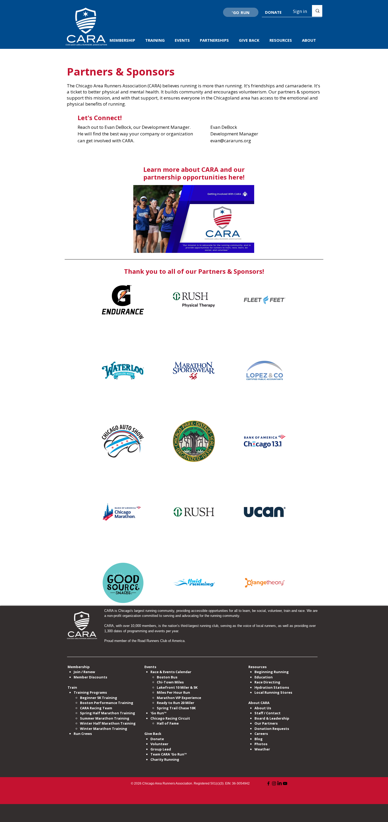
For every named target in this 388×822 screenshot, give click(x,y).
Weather (262, 749)
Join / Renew (84, 671)
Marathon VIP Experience (179, 697)
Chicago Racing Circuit (170, 718)
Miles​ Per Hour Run (173, 692)
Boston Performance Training (106, 702)
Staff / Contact (267, 713)
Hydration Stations (271, 687)
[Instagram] (274, 783)
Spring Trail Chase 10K (176, 708)
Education (263, 677)
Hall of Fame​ (168, 723)
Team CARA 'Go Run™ (168, 754)
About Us (262, 708)
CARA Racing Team (96, 708)
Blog (258, 738)
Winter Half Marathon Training (108, 723)
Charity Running (164, 759)
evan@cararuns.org (230, 141)
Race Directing (267, 682)
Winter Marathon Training (103, 728)
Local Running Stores (273, 692)
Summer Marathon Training (104, 718)
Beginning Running (271, 671)
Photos (260, 743)
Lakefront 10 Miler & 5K (177, 687)
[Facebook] (268, 783)
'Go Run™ (158, 713)
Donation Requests (271, 728)
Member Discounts (90, 677)
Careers (261, 733)
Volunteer (159, 743)
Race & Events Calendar (170, 671)
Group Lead (160, 749)
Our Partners (266, 723)
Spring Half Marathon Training (107, 713)
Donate (157, 738)
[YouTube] (285, 783)
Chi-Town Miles (170, 682)
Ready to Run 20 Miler (175, 702)
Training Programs (90, 692)
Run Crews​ (83, 733)
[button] (123, 40)
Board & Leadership (271, 718)
